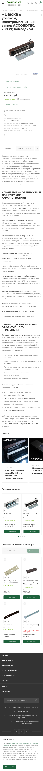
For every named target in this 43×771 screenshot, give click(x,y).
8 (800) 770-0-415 (15, 707)
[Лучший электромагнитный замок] (21, 50)
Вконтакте (16, 731)
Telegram (21, 731)
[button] (19, 536)
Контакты (6, 691)
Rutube (26, 731)
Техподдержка (8, 676)
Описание (8, 148)
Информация (7, 665)
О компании (7, 660)
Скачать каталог (12, 81)
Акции (4, 686)
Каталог (5, 655)
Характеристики (24, 148)
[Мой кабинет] (36, 3)
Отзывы (5, 681)
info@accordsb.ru (23, 711)
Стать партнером (9, 670)
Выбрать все (11, 550)
